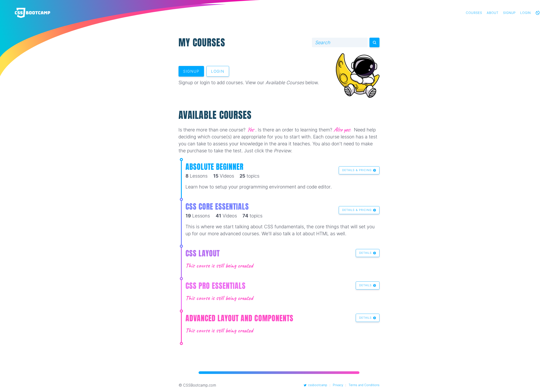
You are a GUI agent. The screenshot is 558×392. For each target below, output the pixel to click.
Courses (474, 13)
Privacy (338, 385)
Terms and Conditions (364, 385)
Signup (509, 13)
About (492, 13)
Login (525, 13)
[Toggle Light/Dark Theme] (537, 13)
